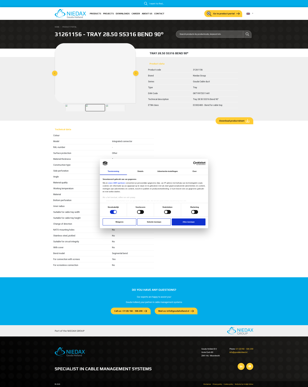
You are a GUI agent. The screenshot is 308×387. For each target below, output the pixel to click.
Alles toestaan (189, 222)
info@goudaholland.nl (238, 352)
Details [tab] (140, 171)
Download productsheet (231, 120)
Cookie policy (228, 384)
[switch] (140, 212)
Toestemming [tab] (113, 171)
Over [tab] (194, 171)
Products (95, 13)
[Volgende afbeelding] (135, 73)
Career (136, 13)
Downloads (123, 13)
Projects (108, 13)
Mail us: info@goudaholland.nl (173, 311)
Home (57, 27)
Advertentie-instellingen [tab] (167, 171)
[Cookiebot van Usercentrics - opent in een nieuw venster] (194, 163)
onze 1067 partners (116, 183)
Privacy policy (217, 384)
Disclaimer (207, 384)
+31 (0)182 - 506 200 (244, 349)
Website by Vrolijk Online (244, 384)
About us (147, 13)
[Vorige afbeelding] (54, 73)
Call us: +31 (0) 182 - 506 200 (128, 311)
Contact (159, 13)
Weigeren (119, 222)
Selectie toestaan (154, 222)
